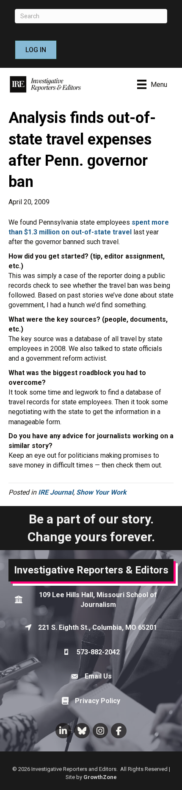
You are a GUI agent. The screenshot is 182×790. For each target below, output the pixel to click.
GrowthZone (100, 777)
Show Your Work (101, 492)
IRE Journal (55, 492)
